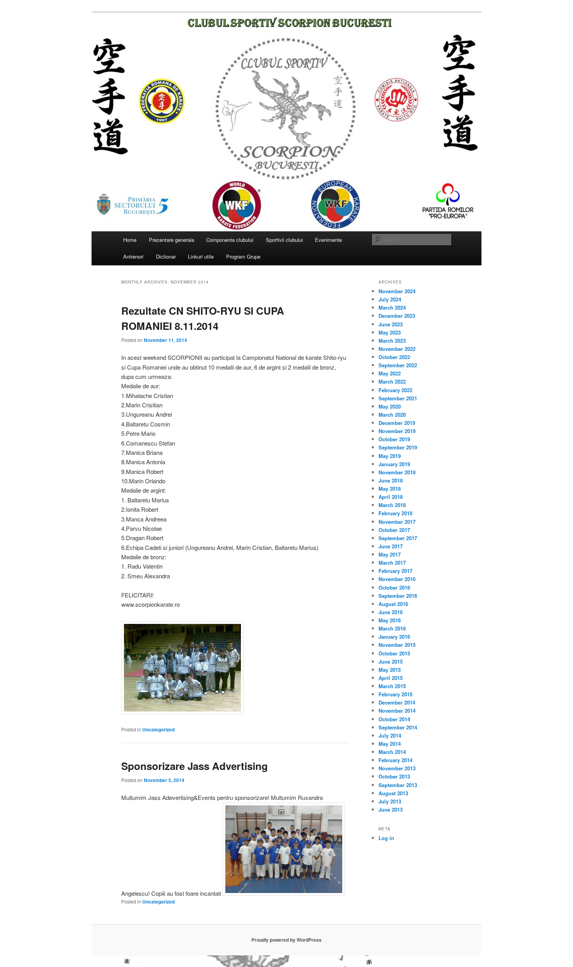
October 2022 (394, 357)
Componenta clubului (229, 239)
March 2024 (392, 307)
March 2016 (392, 628)
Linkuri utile (201, 256)
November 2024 (397, 291)
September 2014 (397, 727)
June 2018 (390, 480)
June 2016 (390, 612)
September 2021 (397, 398)
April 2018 (390, 496)
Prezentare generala (171, 239)
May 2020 (389, 406)
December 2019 (396, 422)
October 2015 (394, 653)
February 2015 (395, 694)
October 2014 (394, 719)
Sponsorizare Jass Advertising (194, 766)
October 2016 (394, 587)
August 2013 (393, 793)
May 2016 (389, 620)
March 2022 (392, 381)
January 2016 (394, 636)
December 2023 (396, 315)
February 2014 (395, 760)
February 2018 (395, 513)
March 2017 (392, 562)
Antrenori (133, 256)
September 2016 (397, 595)
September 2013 (397, 785)
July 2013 (389, 801)
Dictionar (166, 256)
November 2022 (397, 348)
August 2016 (393, 604)
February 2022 (395, 390)
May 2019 (389, 456)
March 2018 (392, 505)
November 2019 (397, 431)
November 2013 (397, 768)
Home (129, 239)
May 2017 (389, 554)
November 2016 (397, 579)
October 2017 (394, 530)
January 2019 (394, 464)
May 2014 (389, 743)
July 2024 (389, 299)
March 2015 (392, 686)
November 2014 (397, 710)
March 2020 (392, 414)
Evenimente (328, 239)
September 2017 (397, 538)
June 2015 (390, 661)
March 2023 (392, 340)
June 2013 (390, 809)
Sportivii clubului (284, 239)
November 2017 (397, 521)
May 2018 (389, 488)
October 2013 (394, 776)
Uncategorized (158, 729)
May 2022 (389, 373)
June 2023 (390, 324)
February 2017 (395, 570)
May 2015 (389, 669)
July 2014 (389, 735)
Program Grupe (243, 256)
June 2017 (390, 546)
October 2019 (394, 439)
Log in (386, 838)
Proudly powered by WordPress (286, 939)
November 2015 (397, 644)
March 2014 (392, 752)
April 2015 (390, 678)
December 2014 (396, 702)
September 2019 (397, 447)
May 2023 (389, 332)
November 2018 (397, 472)
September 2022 (397, 365)
